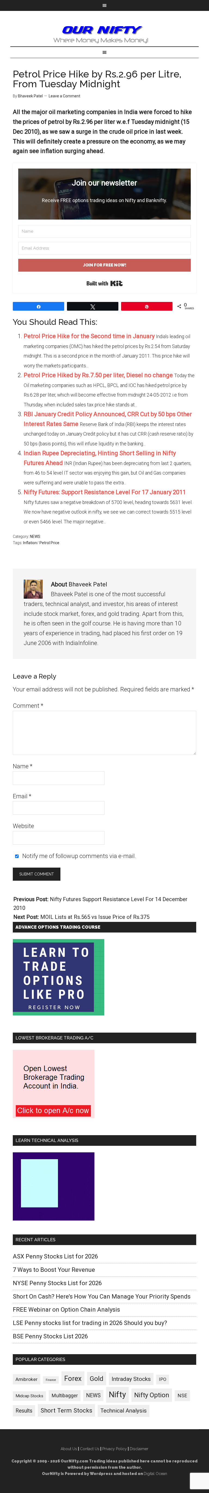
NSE (182, 1395)
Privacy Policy (114, 1449)
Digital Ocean (155, 1473)
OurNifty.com (104, 34)
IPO (162, 1379)
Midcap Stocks (29, 1395)
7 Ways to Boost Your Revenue (54, 1269)
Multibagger (64, 1396)
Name (22, 766)
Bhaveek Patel (88, 584)
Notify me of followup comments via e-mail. (78, 856)
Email (22, 796)
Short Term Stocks (66, 1410)
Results (24, 1411)
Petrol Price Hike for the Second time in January (89, 336)
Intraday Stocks (131, 1379)
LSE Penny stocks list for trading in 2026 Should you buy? (90, 1323)
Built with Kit (105, 283)
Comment (28, 705)
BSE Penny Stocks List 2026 (50, 1336)
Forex (73, 1378)
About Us (69, 1449)
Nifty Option (151, 1395)
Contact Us (89, 1449)
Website (23, 826)
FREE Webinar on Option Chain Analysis (66, 1309)
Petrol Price (49, 543)
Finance (51, 1380)
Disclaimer (139, 1449)
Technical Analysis (123, 1410)
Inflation (30, 543)
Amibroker (27, 1379)
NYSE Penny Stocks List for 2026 (57, 1283)
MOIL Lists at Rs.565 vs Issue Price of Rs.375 (94, 917)
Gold (96, 1379)
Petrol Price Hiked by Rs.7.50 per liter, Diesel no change (98, 375)
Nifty (117, 1394)
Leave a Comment (64, 96)
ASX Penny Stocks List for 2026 (55, 1256)
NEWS (35, 536)
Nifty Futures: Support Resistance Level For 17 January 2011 (105, 492)
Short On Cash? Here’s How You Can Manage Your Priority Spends (101, 1296)
